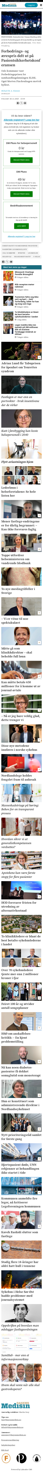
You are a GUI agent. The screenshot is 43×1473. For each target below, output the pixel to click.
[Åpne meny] (41, 5)
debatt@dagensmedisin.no (12, 1427)
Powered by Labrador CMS (21, 1469)
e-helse (37, 257)
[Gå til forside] (9, 5)
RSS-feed (4, 1450)
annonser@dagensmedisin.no (13, 1435)
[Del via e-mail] (25, 103)
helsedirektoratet (22, 257)
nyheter (21, 253)
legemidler (33, 253)
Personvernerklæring (10, 1440)
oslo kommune (8, 253)
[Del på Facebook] (18, 103)
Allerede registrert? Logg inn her (21, 120)
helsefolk (7, 257)
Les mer (21, 226)
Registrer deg (22, 160)
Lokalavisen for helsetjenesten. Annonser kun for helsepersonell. (21, 1)
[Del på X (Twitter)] (21, 103)
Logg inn (31, 5)
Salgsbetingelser (8, 1445)
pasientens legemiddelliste (14, 249)
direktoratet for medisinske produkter (19, 246)
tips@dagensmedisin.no (11, 1420)
